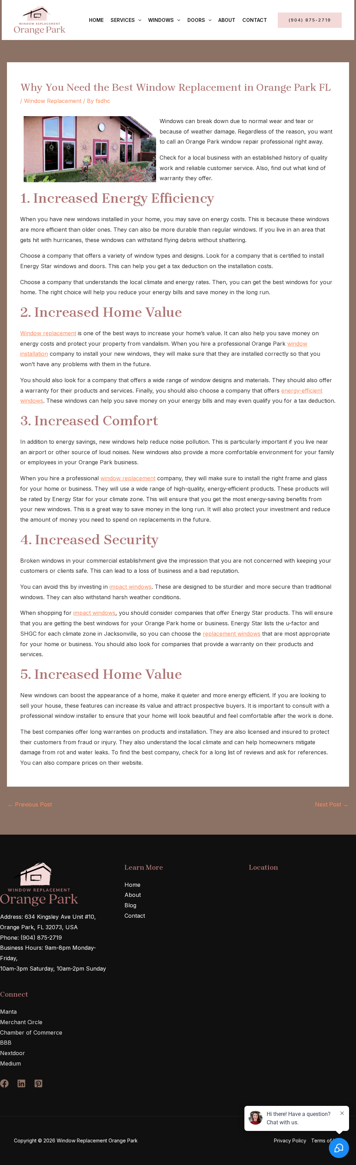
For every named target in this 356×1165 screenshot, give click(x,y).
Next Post (331, 804)
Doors (196, 20)
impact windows (131, 586)
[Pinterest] (38, 1083)
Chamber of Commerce (31, 1032)
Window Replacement (52, 100)
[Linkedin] (21, 1083)
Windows (161, 20)
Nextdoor (12, 1053)
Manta (8, 1011)
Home (96, 20)
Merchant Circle (21, 1022)
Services (123, 20)
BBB (5, 1042)
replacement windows (231, 633)
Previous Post (30, 804)
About (226, 20)
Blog (130, 905)
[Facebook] (4, 1083)
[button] (138, 20)
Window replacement (48, 333)
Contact (254, 20)
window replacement (127, 478)
